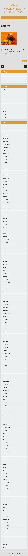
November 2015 (6, 491)
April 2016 (5, 476)
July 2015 (5, 504)
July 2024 (5, 184)
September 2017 (6, 427)
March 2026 (5, 135)
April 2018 (5, 405)
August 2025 (5, 156)
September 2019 (6, 353)
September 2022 (6, 245)
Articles (4, 75)
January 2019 (5, 378)
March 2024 (5, 193)
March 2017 (5, 442)
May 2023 (5, 221)
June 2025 (5, 159)
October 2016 (5, 458)
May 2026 (5, 132)
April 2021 (5, 298)
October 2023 (5, 205)
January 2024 (5, 199)
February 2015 (6, 519)
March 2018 (5, 408)
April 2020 (5, 332)
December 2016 (6, 451)
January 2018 (5, 415)
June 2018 (5, 399)
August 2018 (5, 393)
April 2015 (5, 513)
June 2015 (5, 507)
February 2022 (6, 267)
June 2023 (5, 218)
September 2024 (6, 178)
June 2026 (5, 129)
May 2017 (5, 436)
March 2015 (5, 516)
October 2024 (5, 175)
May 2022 (5, 258)
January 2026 (5, 141)
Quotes (24, 61)
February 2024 (6, 196)
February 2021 (6, 304)
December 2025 (6, 144)
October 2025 (5, 150)
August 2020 (5, 319)
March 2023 (5, 227)
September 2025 (6, 153)
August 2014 (5, 538)
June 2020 (5, 325)
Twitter (14, 5)
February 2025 (6, 172)
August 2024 (5, 181)
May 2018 (5, 402)
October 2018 (5, 387)
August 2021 (5, 285)
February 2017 (6, 445)
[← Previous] (2, 66)
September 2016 (6, 461)
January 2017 (5, 448)
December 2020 (6, 310)
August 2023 (5, 212)
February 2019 (6, 375)
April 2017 (5, 439)
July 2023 (5, 215)
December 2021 (6, 273)
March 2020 (5, 335)
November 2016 (6, 455)
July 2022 (5, 252)
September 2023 (6, 208)
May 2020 (5, 328)
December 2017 (6, 418)
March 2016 (5, 479)
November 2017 (6, 421)
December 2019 (6, 344)
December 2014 (6, 525)
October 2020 (5, 316)
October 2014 (5, 531)
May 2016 (5, 473)
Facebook (12, 5)
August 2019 (5, 356)
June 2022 (5, 255)
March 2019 (5, 371)
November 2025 (6, 147)
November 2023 (6, 202)
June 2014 (5, 544)
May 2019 (5, 365)
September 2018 (6, 390)
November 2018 (6, 384)
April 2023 (5, 224)
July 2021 (5, 288)
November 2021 (6, 276)
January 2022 (5, 270)
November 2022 (6, 239)
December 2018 (6, 381)
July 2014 (5, 541)
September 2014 (6, 534)
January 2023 (5, 233)
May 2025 (5, 162)
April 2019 (5, 368)
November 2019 (6, 347)
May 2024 (5, 187)
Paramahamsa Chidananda (14, 10)
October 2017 (5, 424)
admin (17, 22)
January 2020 (5, 341)
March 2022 (5, 264)
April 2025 (5, 165)
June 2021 (5, 292)
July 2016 (5, 467)
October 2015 (5, 495)
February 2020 (6, 338)
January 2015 (5, 522)
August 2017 (5, 430)
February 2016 (6, 482)
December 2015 (6, 488)
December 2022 (6, 236)
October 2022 (5, 242)
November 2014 (6, 528)
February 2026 (6, 138)
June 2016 (5, 470)
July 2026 (5, 125)
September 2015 (6, 498)
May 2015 (5, 510)
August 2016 (5, 464)
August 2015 (5, 501)
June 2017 (5, 433)
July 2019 (5, 359)
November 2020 (6, 313)
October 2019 (5, 350)
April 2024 (5, 190)
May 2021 (5, 295)
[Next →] (25, 66)
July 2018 (5, 396)
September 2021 (6, 282)
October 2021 (5, 279)
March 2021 (5, 301)
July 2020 (5, 322)
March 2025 (5, 168)
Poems (4, 78)
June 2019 (5, 362)
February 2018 (6, 411)
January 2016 (5, 485)
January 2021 (5, 307)
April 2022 (5, 261)
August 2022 (5, 248)
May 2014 (5, 547)
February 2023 (6, 230)
